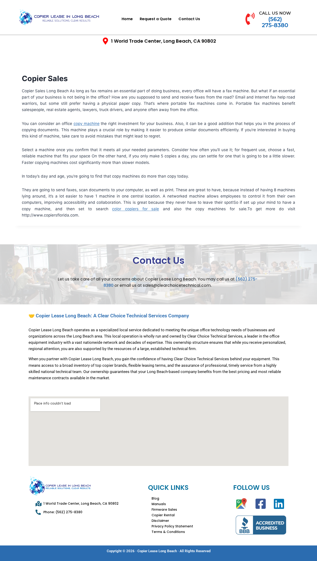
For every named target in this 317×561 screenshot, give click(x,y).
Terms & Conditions (168, 531)
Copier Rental (163, 515)
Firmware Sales (164, 509)
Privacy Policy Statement (172, 526)
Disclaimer (160, 520)
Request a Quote (155, 19)
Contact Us (189, 19)
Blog (155, 498)
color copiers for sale (135, 209)
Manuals (159, 504)
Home (127, 19)
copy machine (87, 123)
